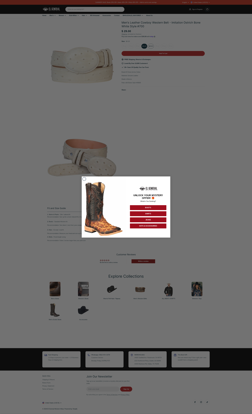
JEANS (148, 220)
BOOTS (148, 207)
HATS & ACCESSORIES (148, 226)
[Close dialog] (84, 179)
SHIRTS (148, 214)
